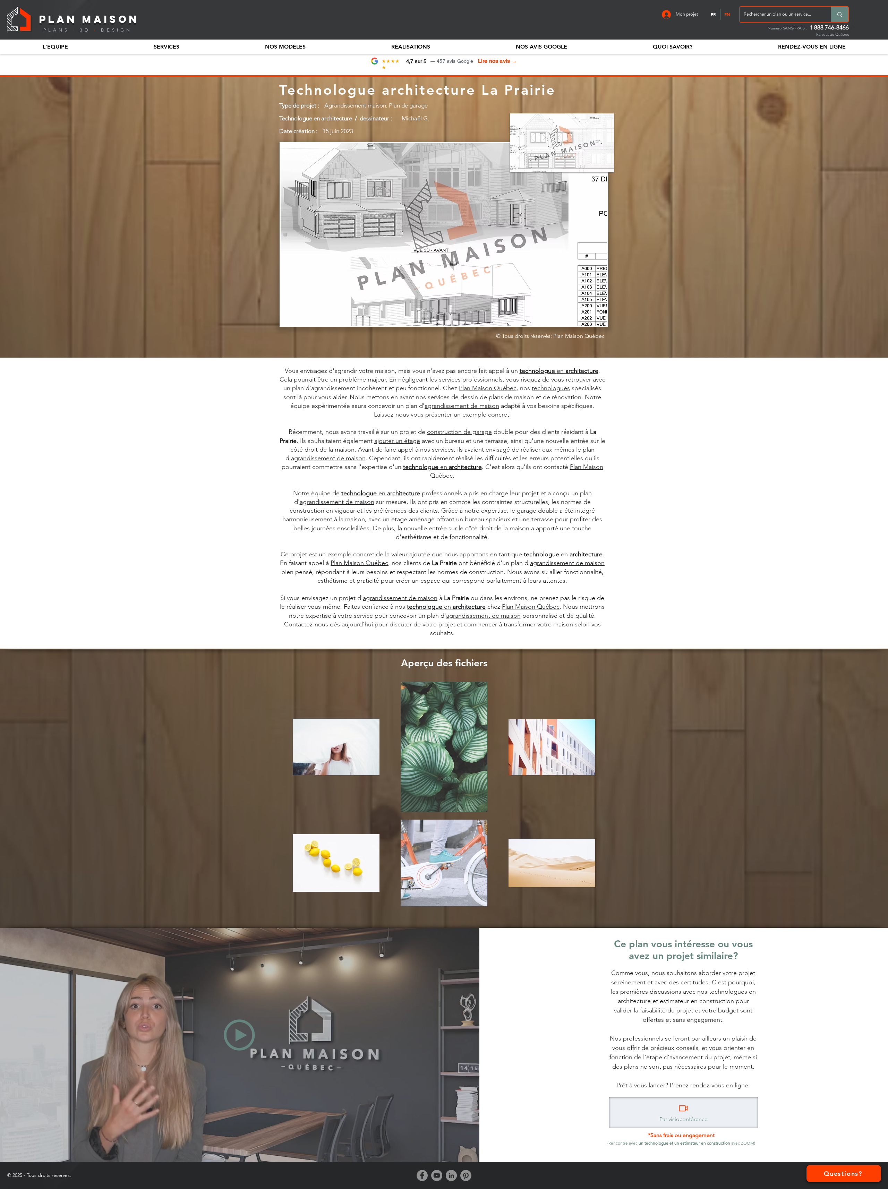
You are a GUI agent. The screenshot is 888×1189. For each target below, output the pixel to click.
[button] (55, 47)
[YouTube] (436, 1175)
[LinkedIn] (451, 1175)
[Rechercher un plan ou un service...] (839, 14)
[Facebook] (422, 1175)
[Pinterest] (465, 1175)
